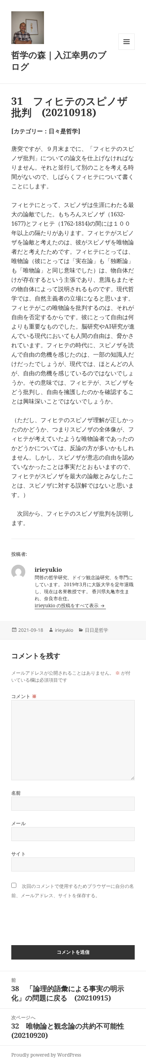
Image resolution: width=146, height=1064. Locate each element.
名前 (16, 793)
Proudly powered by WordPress (46, 1055)
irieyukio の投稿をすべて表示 (67, 605)
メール (18, 823)
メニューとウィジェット (127, 49)
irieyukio (64, 630)
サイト (18, 853)
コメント (24, 696)
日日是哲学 (96, 630)
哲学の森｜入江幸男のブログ (59, 60)
